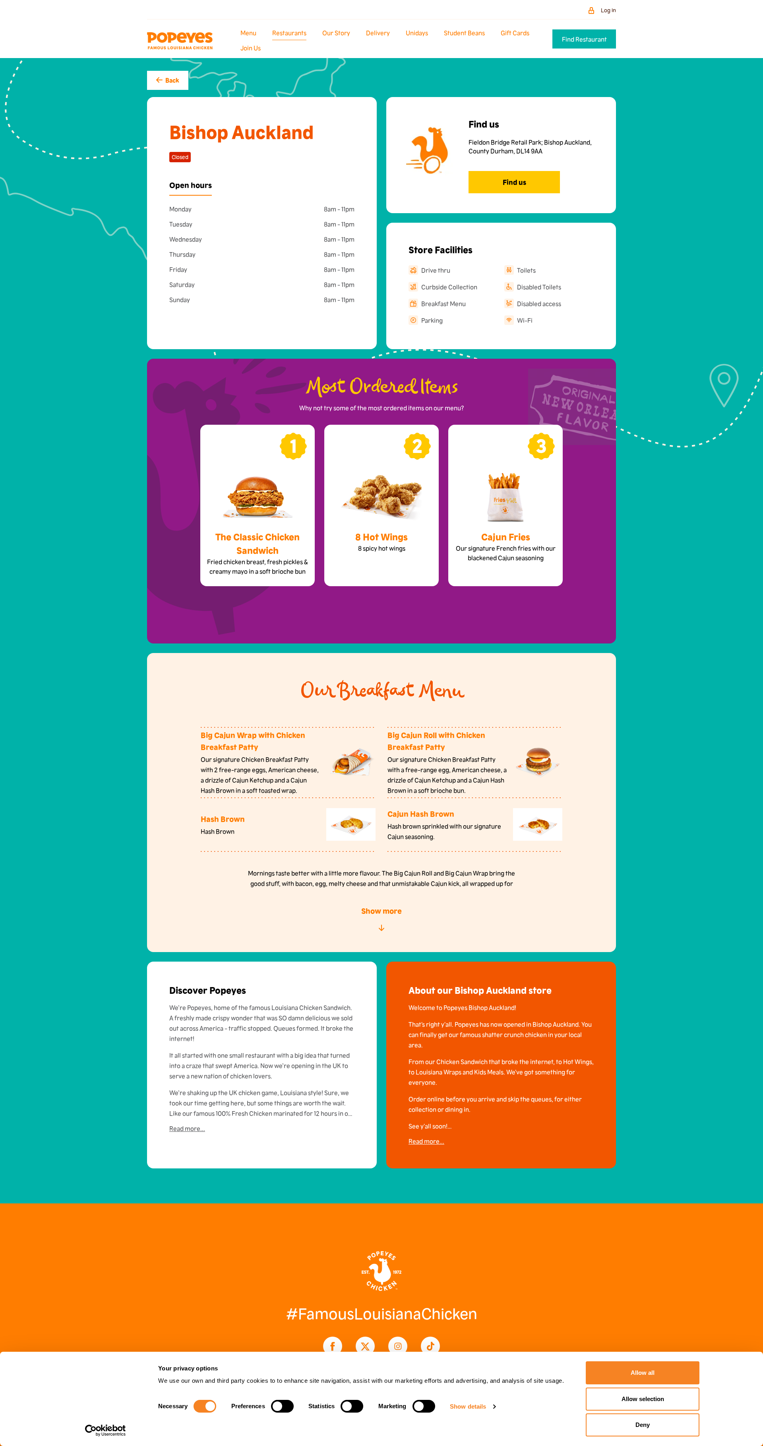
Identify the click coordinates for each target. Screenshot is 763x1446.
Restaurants (289, 33)
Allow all (643, 1372)
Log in (608, 10)
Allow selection (643, 1398)
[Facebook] (332, 1346)
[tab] (190, 184)
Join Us (250, 48)
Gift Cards (515, 33)
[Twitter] (365, 1346)
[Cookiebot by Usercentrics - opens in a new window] (105, 1430)
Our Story (336, 33)
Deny (642, 1424)
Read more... (187, 1128)
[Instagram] (397, 1346)
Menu (248, 33)
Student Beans (464, 33)
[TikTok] (430, 1346)
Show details (468, 1406)
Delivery (378, 33)
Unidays (417, 33)
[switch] (282, 1406)
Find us (514, 181)
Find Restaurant (584, 39)
